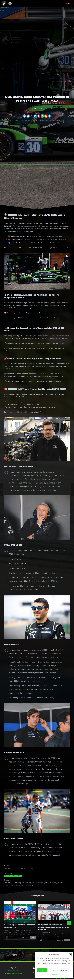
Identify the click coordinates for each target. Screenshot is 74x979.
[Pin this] (38, 116)
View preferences (65, 970)
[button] (70, 955)
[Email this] (24, 116)
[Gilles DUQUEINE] (37, 517)
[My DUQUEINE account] (10, 3)
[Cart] (58, 3)
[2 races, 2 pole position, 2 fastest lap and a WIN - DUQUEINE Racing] (20, 912)
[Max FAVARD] (37, 439)
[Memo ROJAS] (37, 617)
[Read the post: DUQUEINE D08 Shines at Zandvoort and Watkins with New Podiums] (67, 940)
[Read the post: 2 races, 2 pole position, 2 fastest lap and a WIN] (33, 937)
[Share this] (28, 116)
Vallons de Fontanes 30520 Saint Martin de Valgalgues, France (13, 973)
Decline (53, 970)
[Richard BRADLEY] (37, 725)
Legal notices (54, 974)
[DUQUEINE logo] (4, 3)
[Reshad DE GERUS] (37, 811)
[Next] (69, 923)
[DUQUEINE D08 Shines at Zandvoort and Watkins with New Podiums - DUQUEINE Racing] (54, 912)
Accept (42, 970)
